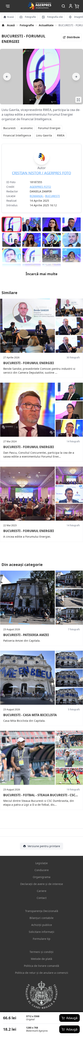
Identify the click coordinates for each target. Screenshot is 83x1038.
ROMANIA (36, 196)
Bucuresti (9, 128)
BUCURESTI (52, 196)
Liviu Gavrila (44, 135)
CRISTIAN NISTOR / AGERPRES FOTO (41, 173)
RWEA (60, 135)
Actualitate (46, 25)
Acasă (11, 25)
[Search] (63, 6)
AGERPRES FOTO (40, 187)
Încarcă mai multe (42, 274)
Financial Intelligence (17, 135)
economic (27, 128)
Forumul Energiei (49, 128)
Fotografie (27, 25)
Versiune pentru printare (44, 846)
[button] (7, 6)
